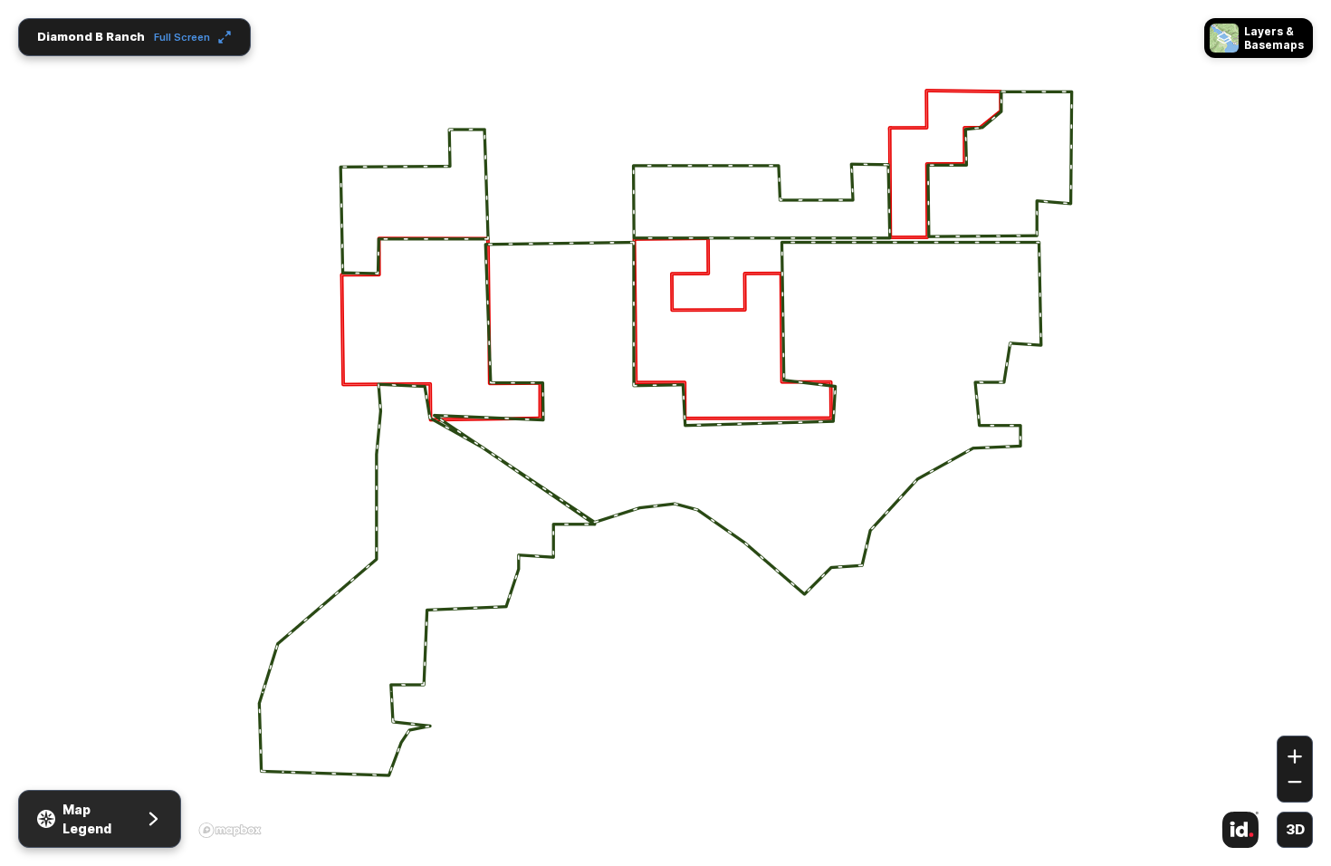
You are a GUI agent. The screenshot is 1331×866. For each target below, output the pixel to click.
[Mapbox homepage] (230, 830)
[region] (665, 433)
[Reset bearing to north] (1295, 709)
